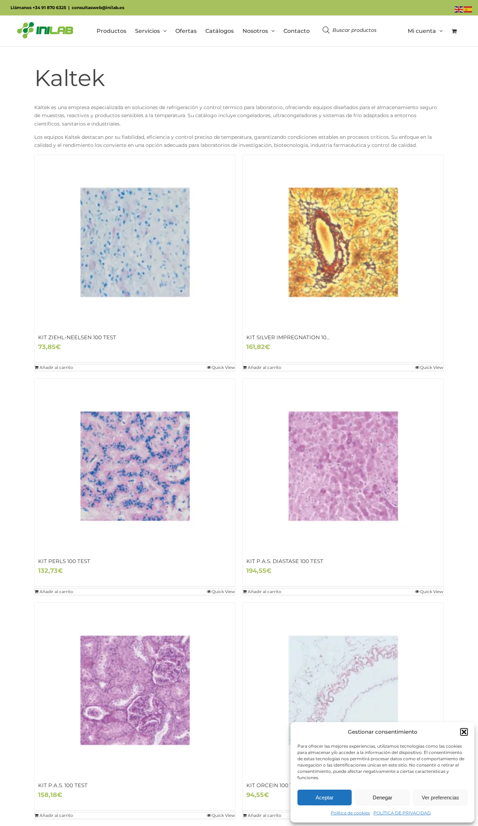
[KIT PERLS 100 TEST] (135, 466)
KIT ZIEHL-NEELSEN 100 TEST (77, 337)
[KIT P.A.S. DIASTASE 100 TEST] (343, 466)
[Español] (468, 9)
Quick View (223, 367)
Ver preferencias (440, 797)
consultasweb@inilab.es (98, 7)
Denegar (382, 797)
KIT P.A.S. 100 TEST (62, 785)
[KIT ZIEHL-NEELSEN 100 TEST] (135, 242)
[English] (459, 9)
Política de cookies (350, 813)
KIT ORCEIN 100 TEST (274, 785)
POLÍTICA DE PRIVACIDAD (402, 813)
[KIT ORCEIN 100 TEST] (343, 690)
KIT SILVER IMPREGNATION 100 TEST (295, 337)
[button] (464, 731)
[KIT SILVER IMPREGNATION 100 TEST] (343, 242)
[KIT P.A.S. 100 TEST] (135, 690)
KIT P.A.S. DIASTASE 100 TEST (284, 561)
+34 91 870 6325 (49, 7)
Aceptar (324, 797)
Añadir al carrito (56, 367)
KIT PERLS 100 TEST (64, 561)
